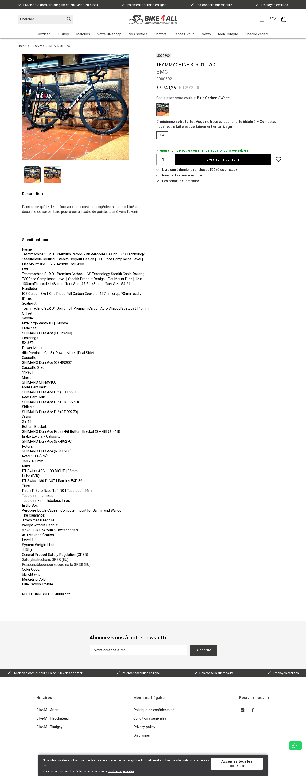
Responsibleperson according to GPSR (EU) (56, 564)
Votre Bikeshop (109, 34)
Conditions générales (150, 718)
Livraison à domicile (222, 159)
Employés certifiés (274, 5)
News (206, 34)
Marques (83, 34)
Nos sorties (138, 34)
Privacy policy (144, 727)
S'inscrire (203, 650)
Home (22, 46)
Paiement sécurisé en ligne (146, 5)
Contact (160, 34)
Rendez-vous (183, 34)
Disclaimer (141, 735)
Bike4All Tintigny (49, 727)
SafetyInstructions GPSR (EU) (45, 559)
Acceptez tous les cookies (236, 763)
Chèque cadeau (257, 34)
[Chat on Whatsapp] (295, 745)
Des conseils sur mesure (214, 5)
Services (44, 34)
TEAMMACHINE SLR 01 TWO (51, 46)
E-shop (63, 34)
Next (121, 106)
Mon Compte (228, 34)
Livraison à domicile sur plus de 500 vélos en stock (60, 5)
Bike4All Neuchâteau (52, 718)
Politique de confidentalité (154, 710)
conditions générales (121, 771)
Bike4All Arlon (47, 710)
